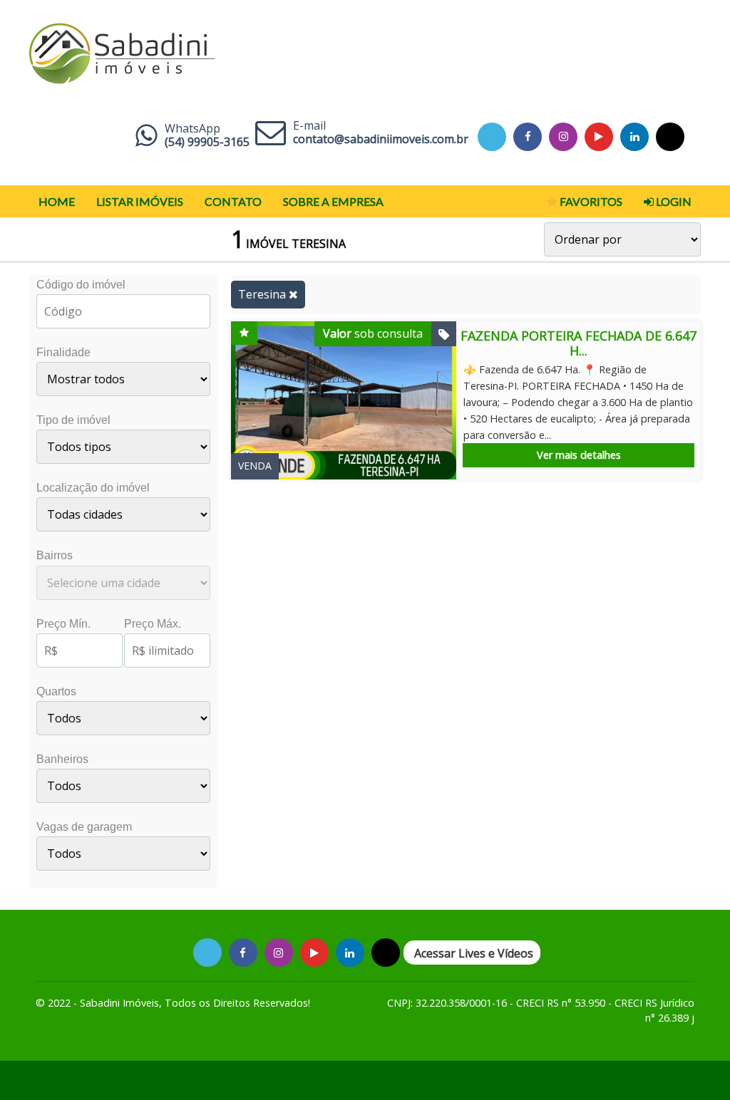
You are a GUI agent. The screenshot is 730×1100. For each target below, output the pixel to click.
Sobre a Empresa (333, 201)
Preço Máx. (152, 624)
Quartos (56, 691)
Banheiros (62, 759)
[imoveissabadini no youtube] (599, 136)
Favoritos (589, 201)
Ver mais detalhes (579, 455)
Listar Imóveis (139, 201)
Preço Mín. (63, 624)
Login (673, 201)
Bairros (54, 555)
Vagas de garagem (84, 827)
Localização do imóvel (93, 488)
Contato (233, 201)
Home (56, 201)
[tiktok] (634, 136)
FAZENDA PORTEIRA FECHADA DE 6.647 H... (578, 343)
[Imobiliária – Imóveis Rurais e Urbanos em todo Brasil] (122, 50)
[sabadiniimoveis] (563, 136)
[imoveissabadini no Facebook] (528, 136)
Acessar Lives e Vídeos (473, 953)
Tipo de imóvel (73, 420)
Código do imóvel (80, 285)
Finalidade (63, 352)
